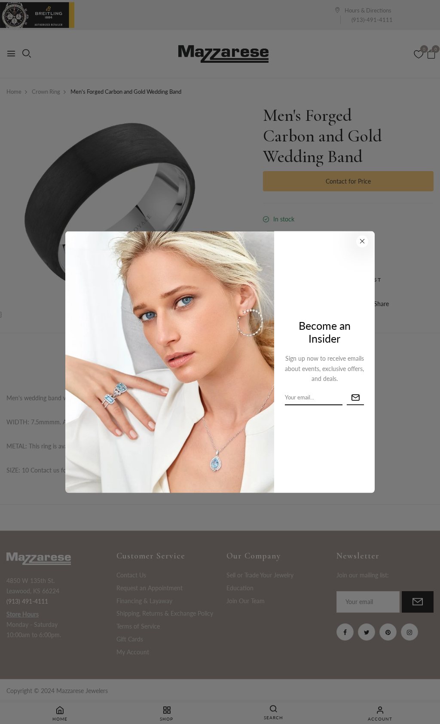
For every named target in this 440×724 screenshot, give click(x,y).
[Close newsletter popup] (362, 242)
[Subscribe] (355, 397)
